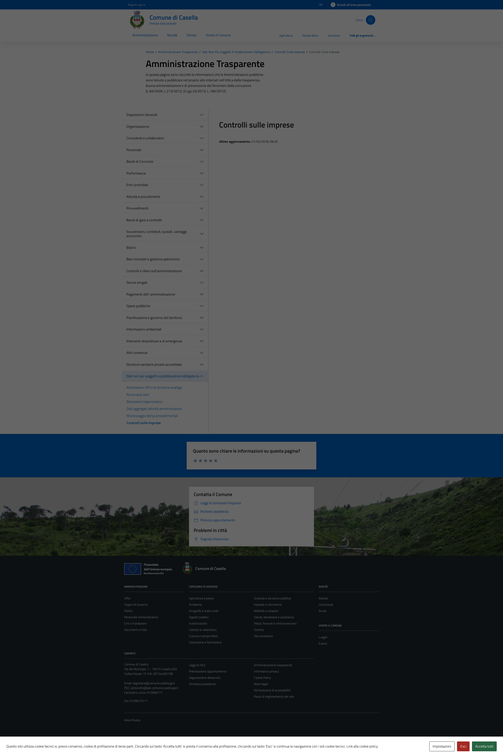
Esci (463, 746)
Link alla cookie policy (362, 746)
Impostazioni (442, 746)
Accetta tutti (484, 746)
